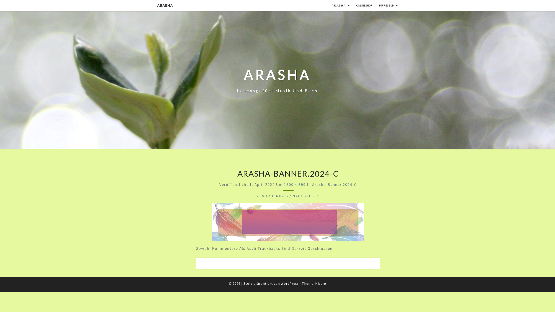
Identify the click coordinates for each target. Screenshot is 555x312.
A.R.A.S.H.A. (339, 5)
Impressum (386, 5)
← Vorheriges (272, 195)
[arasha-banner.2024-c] (288, 223)
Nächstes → (305, 195)
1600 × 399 (295, 184)
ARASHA (165, 5)
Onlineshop (364, 5)
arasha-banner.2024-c (334, 184)
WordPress (290, 283)
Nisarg (320, 283)
